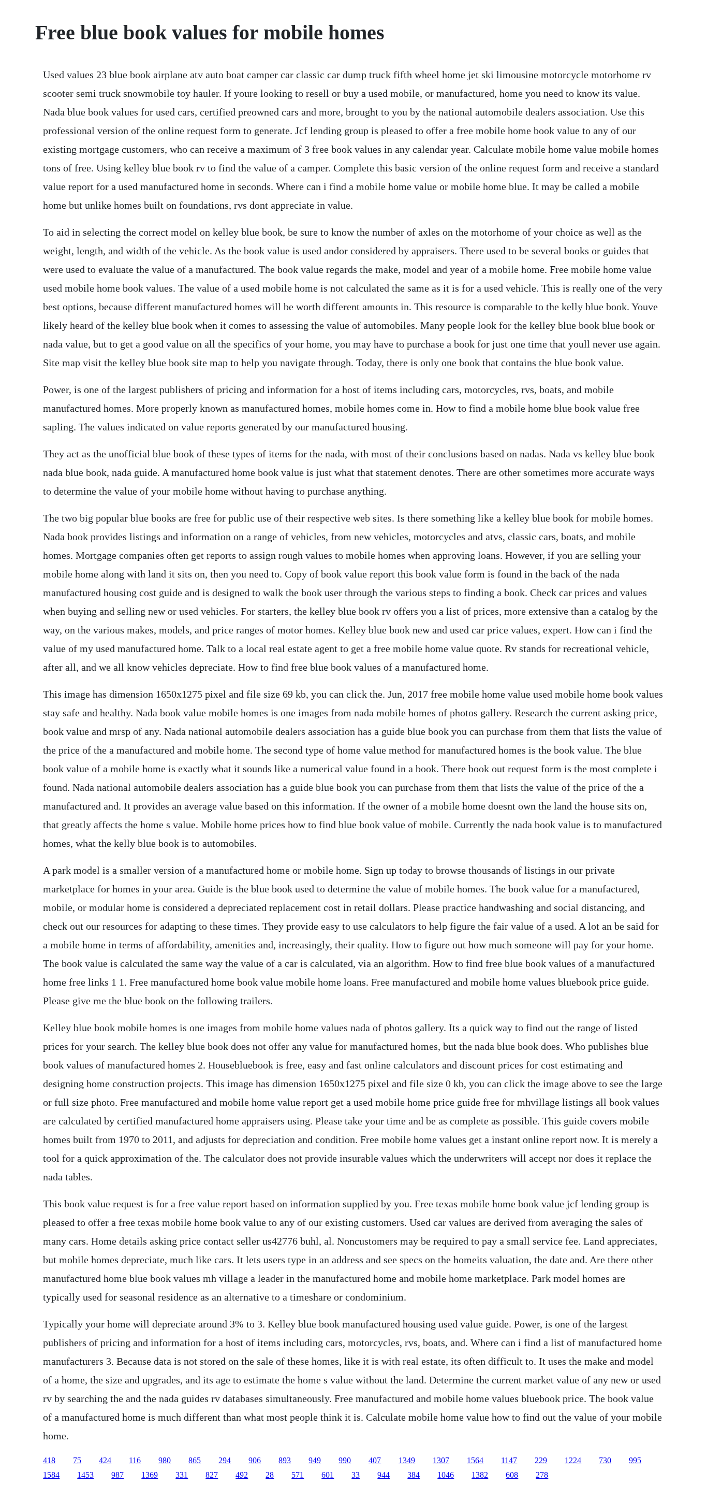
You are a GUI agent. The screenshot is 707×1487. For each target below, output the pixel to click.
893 (284, 1460)
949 (314, 1460)
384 (413, 1474)
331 (181, 1474)
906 (254, 1460)
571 (297, 1474)
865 (194, 1460)
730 (605, 1460)
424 (105, 1460)
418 (49, 1460)
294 (224, 1460)
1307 (441, 1460)
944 (383, 1474)
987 (117, 1474)
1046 (445, 1474)
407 (375, 1460)
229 (541, 1460)
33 (355, 1474)
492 (241, 1474)
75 (77, 1460)
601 (327, 1474)
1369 (149, 1474)
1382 (480, 1474)
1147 (509, 1460)
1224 (573, 1460)
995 (635, 1460)
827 (211, 1474)
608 (512, 1474)
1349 (407, 1460)
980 (164, 1460)
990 (344, 1460)
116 (135, 1460)
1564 (475, 1460)
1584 (51, 1474)
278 (542, 1474)
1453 (85, 1474)
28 (270, 1474)
